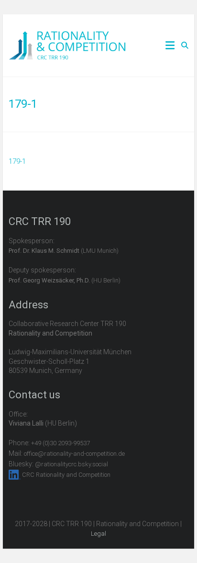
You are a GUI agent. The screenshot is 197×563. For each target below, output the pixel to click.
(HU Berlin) (64, 280)
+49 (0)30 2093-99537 (60, 443)
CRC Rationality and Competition (66, 474)
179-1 (17, 161)
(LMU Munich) (64, 250)
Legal (98, 533)
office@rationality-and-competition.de (74, 453)
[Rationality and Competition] (67, 36)
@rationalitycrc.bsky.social (71, 464)
